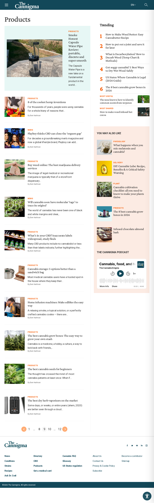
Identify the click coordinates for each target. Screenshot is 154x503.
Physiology (119, 141)
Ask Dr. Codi (10, 475)
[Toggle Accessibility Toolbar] (147, 496)
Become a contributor (132, 456)
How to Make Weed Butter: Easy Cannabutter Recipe (124, 36)
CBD (36, 461)
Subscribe (97, 470)
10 (49, 429)
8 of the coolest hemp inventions (47, 102)
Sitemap (125, 461)
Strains (8, 465)
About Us (97, 456)
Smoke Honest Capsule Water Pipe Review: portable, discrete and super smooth (77, 47)
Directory (38, 456)
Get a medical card (42, 470)
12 (59, 429)
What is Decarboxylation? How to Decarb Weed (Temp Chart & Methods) (125, 57)
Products (73, 31)
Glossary (67, 461)
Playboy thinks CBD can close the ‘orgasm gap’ (55, 133)
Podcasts (38, 465)
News (30, 130)
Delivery (118, 163)
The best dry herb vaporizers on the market (53, 400)
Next (64, 429)
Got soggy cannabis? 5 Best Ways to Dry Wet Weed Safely (125, 69)
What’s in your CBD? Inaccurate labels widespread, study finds (50, 237)
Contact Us (98, 461)
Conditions (10, 461)
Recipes (8, 470)
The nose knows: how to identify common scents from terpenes (117, 101)
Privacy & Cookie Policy (104, 465)
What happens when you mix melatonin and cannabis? (128, 148)
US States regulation (72, 465)
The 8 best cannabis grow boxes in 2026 (128, 213)
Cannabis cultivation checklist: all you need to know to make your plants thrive (128, 192)
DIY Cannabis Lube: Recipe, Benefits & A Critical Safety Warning (129, 169)
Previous (23, 429)
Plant (116, 184)
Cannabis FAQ (69, 456)
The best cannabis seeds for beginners (50, 369)
